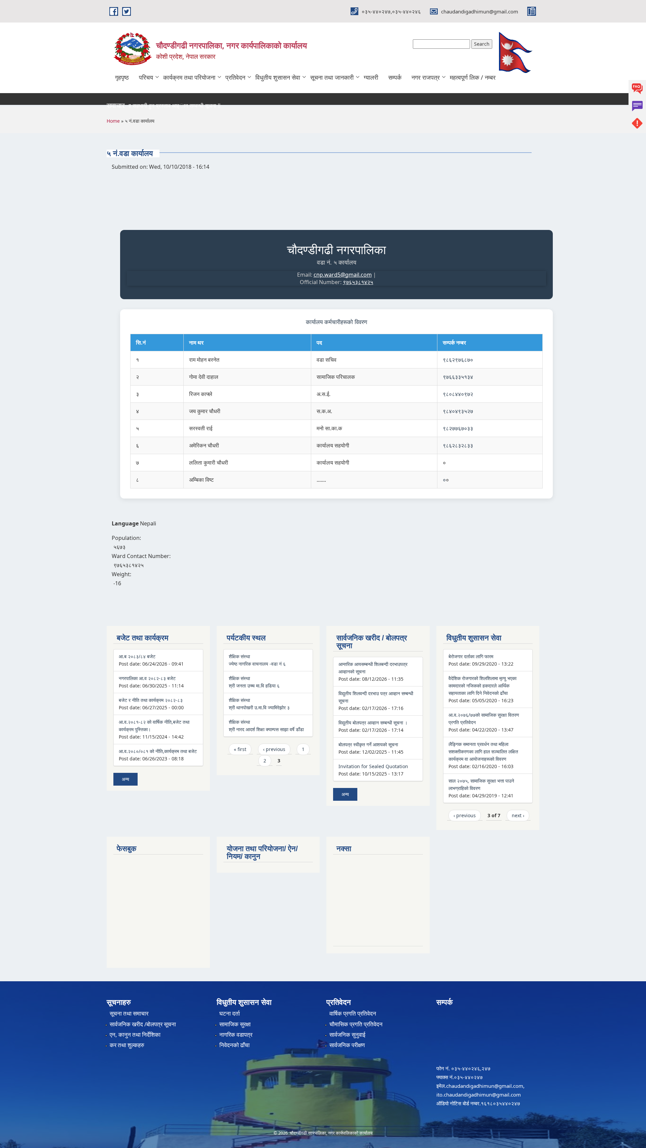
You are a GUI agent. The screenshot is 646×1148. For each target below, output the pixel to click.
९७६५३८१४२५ (358, 282)
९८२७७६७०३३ (458, 428)
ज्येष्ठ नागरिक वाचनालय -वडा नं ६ (257, 664)
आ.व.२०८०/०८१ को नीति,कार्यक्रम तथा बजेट (158, 751)
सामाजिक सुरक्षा (235, 1024)
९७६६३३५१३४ (458, 377)
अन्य (125, 779)
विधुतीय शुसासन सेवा (277, 77)
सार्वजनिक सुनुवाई (347, 1034)
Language (125, 523)
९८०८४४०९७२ (458, 394)
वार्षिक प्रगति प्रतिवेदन (352, 1013)
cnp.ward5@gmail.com (343, 274)
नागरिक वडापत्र (235, 1034)
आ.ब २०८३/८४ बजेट (137, 656)
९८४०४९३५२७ (458, 411)
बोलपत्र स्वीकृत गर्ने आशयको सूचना (368, 744)
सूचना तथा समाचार (129, 1013)
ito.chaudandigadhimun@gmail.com (478, 1094)
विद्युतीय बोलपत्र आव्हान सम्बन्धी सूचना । (372, 722)
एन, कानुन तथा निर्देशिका (135, 1034)
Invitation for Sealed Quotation (373, 766)
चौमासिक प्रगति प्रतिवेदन (356, 1024)
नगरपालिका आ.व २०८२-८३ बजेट (147, 678)
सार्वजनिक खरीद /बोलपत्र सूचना (143, 1024)
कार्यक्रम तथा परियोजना (189, 77)
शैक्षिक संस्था (239, 656)
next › (518, 815)
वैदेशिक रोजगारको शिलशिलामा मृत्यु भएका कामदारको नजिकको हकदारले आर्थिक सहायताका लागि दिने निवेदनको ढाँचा (482, 685)
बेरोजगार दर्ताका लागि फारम (470, 656)
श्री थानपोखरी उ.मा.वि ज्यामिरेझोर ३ (259, 707)
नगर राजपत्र (425, 77)
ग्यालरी (371, 77)
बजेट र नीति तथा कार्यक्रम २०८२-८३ (151, 700)
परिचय (146, 77)
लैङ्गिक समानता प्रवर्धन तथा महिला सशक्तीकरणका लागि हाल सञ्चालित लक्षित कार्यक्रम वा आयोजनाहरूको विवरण (483, 751)
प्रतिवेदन (235, 77)
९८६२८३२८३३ (458, 445)
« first (240, 749)
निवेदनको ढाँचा (234, 1045)
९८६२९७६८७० (458, 359)
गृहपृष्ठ (122, 77)
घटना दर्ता (229, 1013)
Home (113, 121)
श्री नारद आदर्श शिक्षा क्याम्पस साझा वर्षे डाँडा (266, 729)
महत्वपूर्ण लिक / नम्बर (473, 77)
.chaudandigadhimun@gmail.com (484, 1085)
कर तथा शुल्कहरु (127, 1045)
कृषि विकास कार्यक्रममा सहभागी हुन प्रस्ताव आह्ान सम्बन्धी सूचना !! (138, 106)
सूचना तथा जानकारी (332, 77)
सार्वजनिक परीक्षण (347, 1045)
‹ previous (274, 749)
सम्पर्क (394, 77)
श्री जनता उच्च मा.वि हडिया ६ (254, 685)
